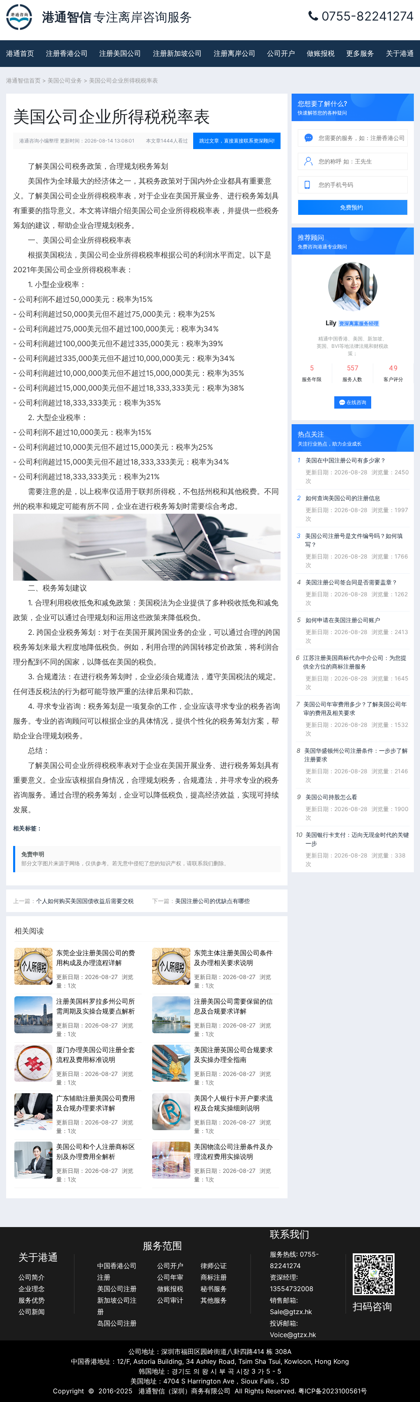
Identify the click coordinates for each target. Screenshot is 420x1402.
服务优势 (31, 1300)
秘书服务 (214, 1289)
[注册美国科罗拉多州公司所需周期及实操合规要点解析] (33, 1014)
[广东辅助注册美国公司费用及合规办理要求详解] (33, 1111)
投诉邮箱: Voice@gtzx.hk (293, 1329)
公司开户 (281, 53)
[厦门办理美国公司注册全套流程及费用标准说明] (33, 1063)
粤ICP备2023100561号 (332, 1391)
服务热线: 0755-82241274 (294, 1260)
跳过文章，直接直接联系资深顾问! (236, 141)
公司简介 (31, 1277)
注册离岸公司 (235, 53)
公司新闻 (31, 1312)
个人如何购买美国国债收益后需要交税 (85, 900)
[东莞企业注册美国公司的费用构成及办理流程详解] (33, 966)
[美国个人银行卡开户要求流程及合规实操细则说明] (171, 1111)
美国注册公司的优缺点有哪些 (212, 900)
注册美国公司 (120, 53)
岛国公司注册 (117, 1323)
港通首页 (20, 53)
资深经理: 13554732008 (291, 1283)
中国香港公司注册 (117, 1271)
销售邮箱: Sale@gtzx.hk (291, 1306)
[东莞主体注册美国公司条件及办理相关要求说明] (171, 966)
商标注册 (214, 1277)
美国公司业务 (65, 80)
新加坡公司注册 (117, 1306)
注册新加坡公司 (177, 53)
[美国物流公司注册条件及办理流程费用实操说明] (171, 1160)
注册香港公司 (67, 53)
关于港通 (400, 53)
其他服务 (214, 1300)
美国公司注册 (117, 1289)
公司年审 (170, 1277)
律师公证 (214, 1266)
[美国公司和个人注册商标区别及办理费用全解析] (33, 1160)
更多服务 (360, 53)
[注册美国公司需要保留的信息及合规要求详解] (171, 1014)
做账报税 (321, 53)
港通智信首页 (23, 80)
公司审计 (170, 1300)
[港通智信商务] (19, 16)
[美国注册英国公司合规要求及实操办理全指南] (171, 1063)
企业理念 (31, 1289)
